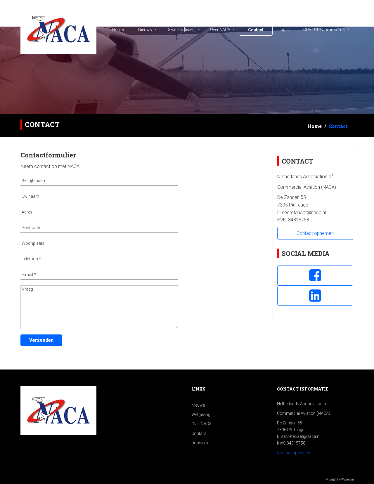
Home (118, 29)
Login (283, 29)
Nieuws (145, 29)
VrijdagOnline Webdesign (340, 479)
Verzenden (41, 340)
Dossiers (199, 442)
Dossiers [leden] (181, 29)
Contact (256, 29)
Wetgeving (200, 414)
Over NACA (220, 29)
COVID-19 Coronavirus (324, 29)
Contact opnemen (315, 233)
